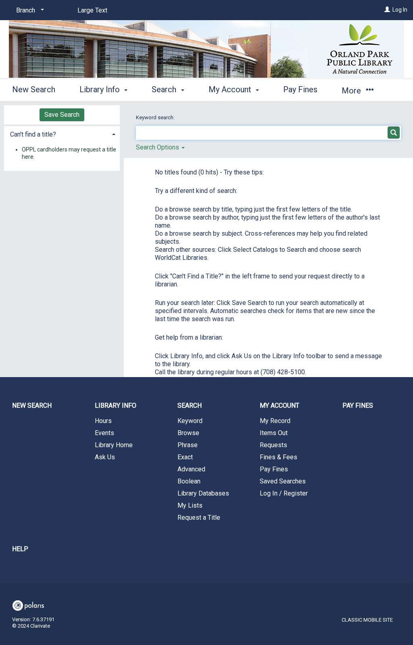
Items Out (274, 433)
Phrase (187, 445)
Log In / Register (284, 493)
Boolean (188, 481)
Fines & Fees (278, 457)
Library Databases (203, 493)
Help (20, 549)
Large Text (92, 10)
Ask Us (105, 457)
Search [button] (165, 89)
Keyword (189, 421)
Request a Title (198, 517)
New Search (33, 89)
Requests (273, 445)
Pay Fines (300, 89)
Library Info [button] (100, 89)
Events (104, 433)
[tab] (62, 133)
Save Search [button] (61, 114)
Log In (399, 9)
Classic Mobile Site (367, 620)
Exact (185, 457)
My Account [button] (231, 89)
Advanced (191, 469)
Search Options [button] (158, 147)
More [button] (352, 90)
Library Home (114, 445)
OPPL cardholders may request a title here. (69, 153)
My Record (275, 421)
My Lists (189, 505)
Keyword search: (156, 117)
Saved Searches (283, 481)
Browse (188, 433)
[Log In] (387, 9)
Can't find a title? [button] (33, 134)
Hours (103, 421)
